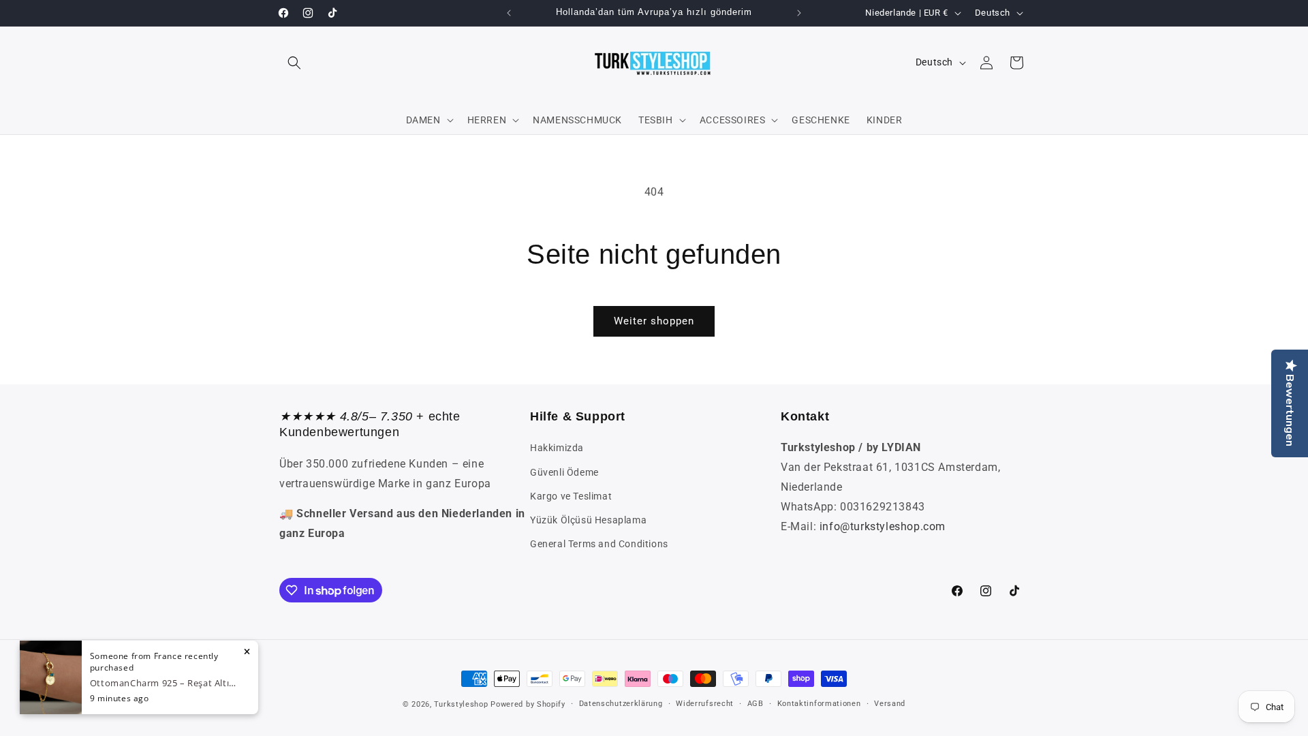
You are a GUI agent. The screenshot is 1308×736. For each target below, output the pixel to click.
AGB (755, 703)
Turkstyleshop (461, 704)
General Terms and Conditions (599, 543)
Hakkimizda (557, 447)
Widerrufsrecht (705, 703)
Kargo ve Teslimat (571, 496)
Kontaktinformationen (819, 703)
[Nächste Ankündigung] (799, 13)
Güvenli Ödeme (564, 472)
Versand (889, 703)
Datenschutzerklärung (621, 703)
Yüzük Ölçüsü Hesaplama (588, 520)
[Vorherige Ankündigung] (509, 13)
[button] (294, 63)
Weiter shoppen (654, 321)
